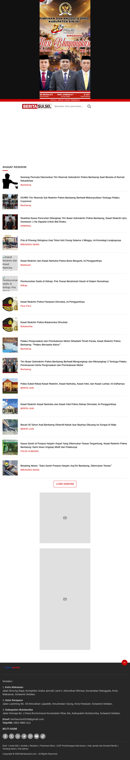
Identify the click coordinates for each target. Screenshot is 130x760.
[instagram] (30, 736)
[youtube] (36, 736)
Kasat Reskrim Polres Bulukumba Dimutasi (43, 322)
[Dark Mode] (7, 106)
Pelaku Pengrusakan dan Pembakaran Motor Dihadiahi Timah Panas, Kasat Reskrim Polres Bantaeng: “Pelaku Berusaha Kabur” (70, 343)
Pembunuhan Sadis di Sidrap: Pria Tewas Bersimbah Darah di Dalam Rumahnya (64, 281)
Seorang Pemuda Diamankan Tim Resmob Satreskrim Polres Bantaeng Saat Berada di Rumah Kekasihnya (72, 179)
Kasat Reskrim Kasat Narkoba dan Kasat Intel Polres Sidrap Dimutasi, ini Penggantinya (68, 404)
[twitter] (11, 736)
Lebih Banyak (65, 484)
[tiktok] (43, 736)
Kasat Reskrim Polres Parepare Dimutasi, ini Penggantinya (52, 301)
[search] (89, 106)
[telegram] (24, 736)
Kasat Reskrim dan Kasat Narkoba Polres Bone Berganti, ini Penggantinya (61, 260)
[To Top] (124, 663)
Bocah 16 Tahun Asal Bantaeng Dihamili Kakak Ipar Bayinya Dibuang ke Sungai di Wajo (68, 424)
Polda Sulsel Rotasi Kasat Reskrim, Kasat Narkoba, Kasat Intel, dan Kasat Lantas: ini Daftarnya (72, 383)
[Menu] (19, 106)
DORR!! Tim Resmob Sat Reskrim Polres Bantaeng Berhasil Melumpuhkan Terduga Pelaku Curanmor (70, 199)
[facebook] (5, 736)
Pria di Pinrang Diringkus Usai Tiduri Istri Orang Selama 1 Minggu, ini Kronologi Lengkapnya (70, 240)
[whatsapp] (17, 736)
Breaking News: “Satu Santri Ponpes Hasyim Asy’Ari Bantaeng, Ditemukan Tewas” (66, 465)
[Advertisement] (65, 137)
